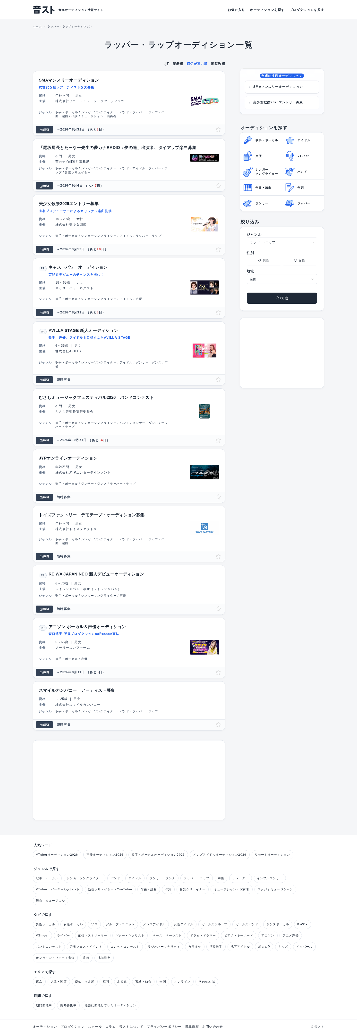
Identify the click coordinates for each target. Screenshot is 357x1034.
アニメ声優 (291, 935)
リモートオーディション (272, 854)
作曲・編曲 (149, 889)
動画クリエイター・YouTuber (110, 889)
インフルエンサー (270, 878)
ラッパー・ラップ (196, 878)
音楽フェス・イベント (86, 946)
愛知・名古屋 (84, 981)
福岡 (106, 981)
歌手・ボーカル (47, 878)
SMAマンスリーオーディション (278, 87)
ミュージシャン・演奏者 (231, 889)
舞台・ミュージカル (50, 900)
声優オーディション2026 (105, 854)
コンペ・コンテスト (125, 946)
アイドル (134, 878)
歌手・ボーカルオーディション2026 (158, 854)
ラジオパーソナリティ (164, 946)
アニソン (267, 935)
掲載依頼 (192, 1026)
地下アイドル (240, 946)
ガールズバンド (247, 924)
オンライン (182, 981)
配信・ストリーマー (92, 935)
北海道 (122, 981)
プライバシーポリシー (164, 1026)
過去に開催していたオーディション (110, 1005)
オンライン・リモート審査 (55, 958)
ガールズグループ (214, 924)
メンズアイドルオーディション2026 (219, 854)
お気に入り (236, 10)
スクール (95, 1026)
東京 (39, 981)
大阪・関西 (59, 981)
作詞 (168, 889)
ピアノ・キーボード (238, 935)
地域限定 (104, 958)
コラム (110, 1026)
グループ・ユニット (120, 924)
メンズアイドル (154, 924)
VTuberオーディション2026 (57, 854)
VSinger (42, 935)
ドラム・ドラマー (203, 935)
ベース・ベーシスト (167, 935)
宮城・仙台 (143, 981)
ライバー (63, 935)
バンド (115, 878)
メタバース (304, 946)
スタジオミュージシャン (275, 889)
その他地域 (207, 981)
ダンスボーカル (277, 924)
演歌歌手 (216, 946)
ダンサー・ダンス (162, 878)
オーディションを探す (267, 10)
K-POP (302, 924)
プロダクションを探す (306, 10)
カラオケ (194, 946)
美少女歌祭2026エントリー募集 (278, 102)
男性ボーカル (45, 924)
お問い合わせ (212, 1026)
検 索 (283, 298)
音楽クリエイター (192, 889)
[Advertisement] (129, 780)
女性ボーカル (73, 924)
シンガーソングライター (84, 878)
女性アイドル (183, 924)
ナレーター (240, 878)
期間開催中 (44, 1005)
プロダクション (72, 1026)
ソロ (94, 924)
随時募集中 (68, 1005)
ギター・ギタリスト (130, 935)
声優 (221, 878)
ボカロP (264, 946)
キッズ (283, 946)
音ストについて (131, 1026)
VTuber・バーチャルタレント (58, 889)
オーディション (45, 1026)
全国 (163, 981)
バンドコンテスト (49, 946)
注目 (86, 958)
